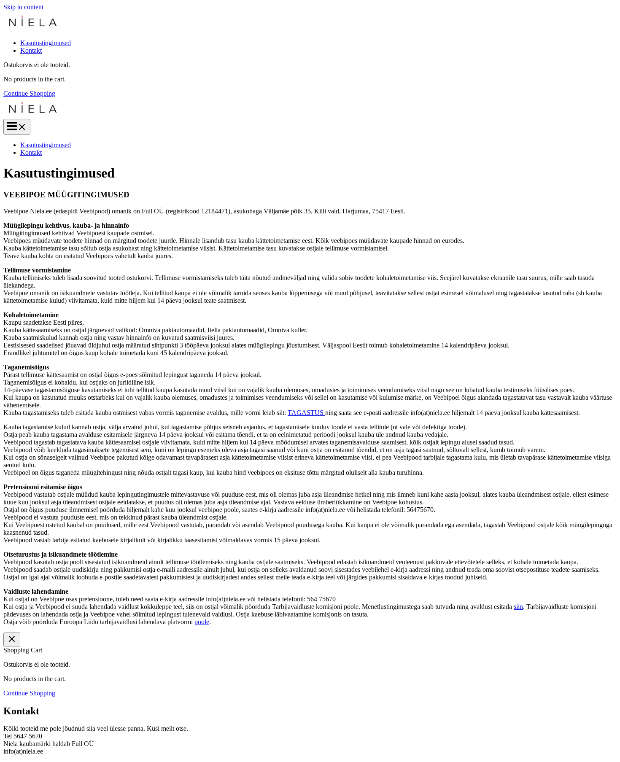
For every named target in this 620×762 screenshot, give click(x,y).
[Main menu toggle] (16, 127)
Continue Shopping (29, 93)
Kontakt (31, 50)
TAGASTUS (305, 412)
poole (201, 621)
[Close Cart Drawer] (11, 639)
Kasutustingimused (45, 42)
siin (518, 606)
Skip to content (23, 7)
